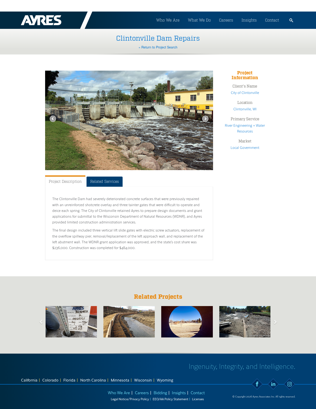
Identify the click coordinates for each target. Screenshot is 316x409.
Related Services (104, 181)
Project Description (65, 181)
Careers (226, 20)
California (29, 379)
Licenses (198, 399)
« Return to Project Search (158, 47)
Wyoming (165, 379)
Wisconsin (143, 379)
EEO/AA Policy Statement (170, 399)
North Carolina (93, 379)
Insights (249, 20)
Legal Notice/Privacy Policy (130, 399)
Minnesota (120, 379)
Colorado (50, 379)
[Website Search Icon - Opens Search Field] (291, 20)
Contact (272, 20)
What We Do (199, 20)
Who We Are (168, 20)
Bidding (160, 392)
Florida (69, 379)
